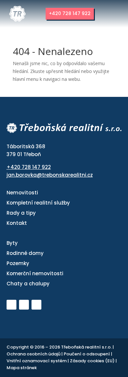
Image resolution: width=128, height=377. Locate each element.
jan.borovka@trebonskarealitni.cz (50, 174)
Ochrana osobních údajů (34, 354)
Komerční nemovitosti (35, 273)
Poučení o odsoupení (87, 354)
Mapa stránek (22, 368)
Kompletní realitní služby (38, 202)
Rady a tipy (21, 212)
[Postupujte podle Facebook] (24, 305)
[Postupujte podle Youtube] (11, 305)
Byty (12, 243)
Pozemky (18, 263)
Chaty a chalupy (28, 283)
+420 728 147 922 (70, 13)
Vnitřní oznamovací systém (37, 361)
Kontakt (17, 223)
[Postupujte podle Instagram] (36, 305)
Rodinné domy (25, 253)
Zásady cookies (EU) (93, 361)
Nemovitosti (22, 192)
